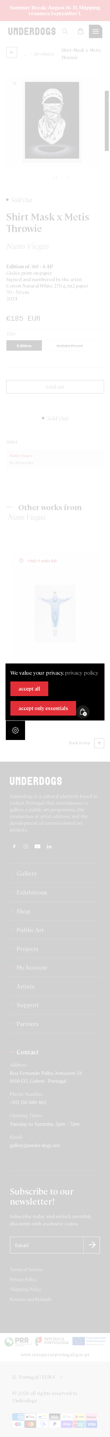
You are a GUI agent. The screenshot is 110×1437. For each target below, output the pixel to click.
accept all (29, 688)
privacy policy (81, 672)
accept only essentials (43, 708)
